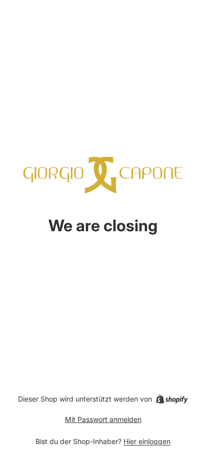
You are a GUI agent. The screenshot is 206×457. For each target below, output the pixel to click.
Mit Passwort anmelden (103, 419)
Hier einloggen (147, 441)
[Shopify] (172, 399)
